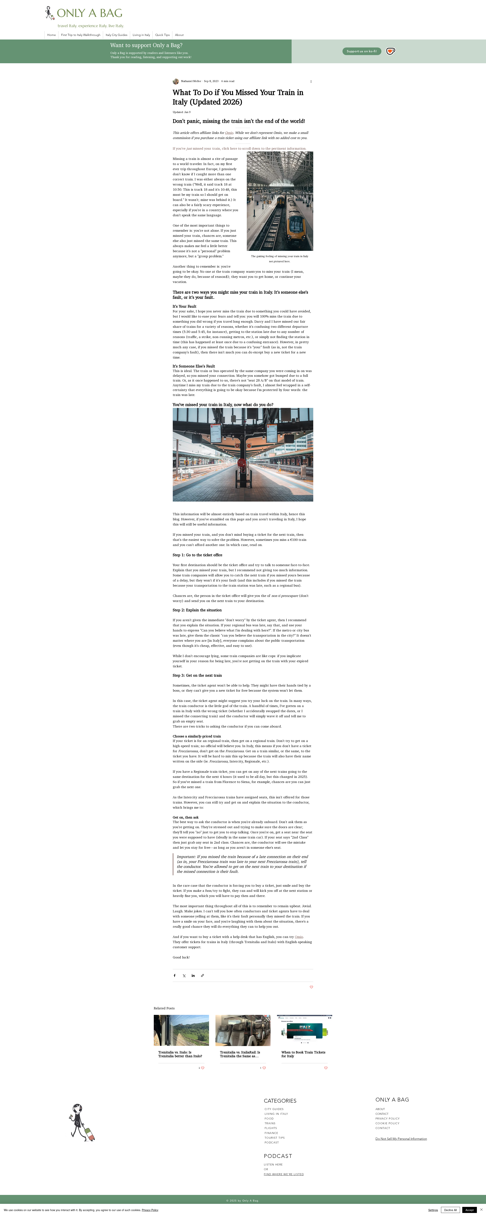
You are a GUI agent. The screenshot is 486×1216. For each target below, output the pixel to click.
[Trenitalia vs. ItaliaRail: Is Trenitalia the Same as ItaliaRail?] (243, 1030)
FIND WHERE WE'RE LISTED (284, 1174)
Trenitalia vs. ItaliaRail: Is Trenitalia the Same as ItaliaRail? (240, 1054)
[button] (162, 35)
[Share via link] (202, 975)
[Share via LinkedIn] (193, 975)
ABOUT (380, 1109)
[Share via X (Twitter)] (184, 975)
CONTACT (382, 1114)
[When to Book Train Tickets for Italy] (304, 1030)
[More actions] (311, 81)
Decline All (450, 1210)
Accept (469, 1210)
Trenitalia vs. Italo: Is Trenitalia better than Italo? (180, 1054)
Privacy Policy (150, 1210)
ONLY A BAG (90, 13)
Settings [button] (433, 1210)
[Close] (481, 1210)
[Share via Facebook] (174, 975)
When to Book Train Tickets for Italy (303, 1054)
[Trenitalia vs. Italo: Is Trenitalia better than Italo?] (181, 1030)
